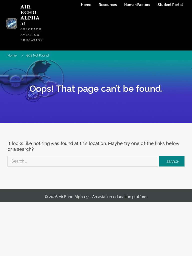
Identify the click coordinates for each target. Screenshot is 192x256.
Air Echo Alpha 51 (30, 15)
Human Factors (137, 5)
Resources (108, 5)
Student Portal (170, 5)
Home (86, 5)
